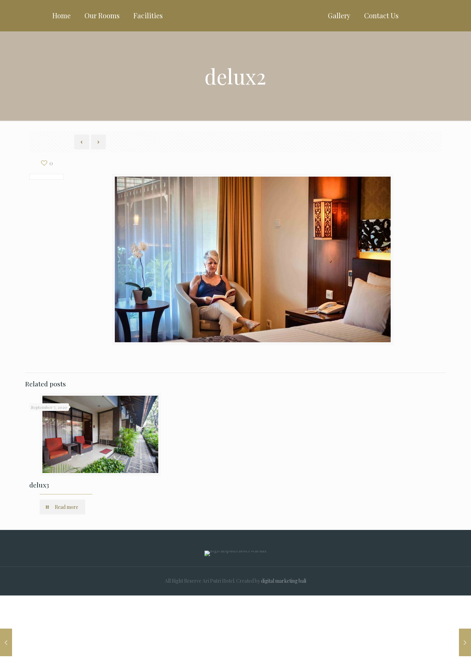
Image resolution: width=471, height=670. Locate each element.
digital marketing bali (283, 581)
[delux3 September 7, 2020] (6, 642)
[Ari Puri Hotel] (235, 15)
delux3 (39, 484)
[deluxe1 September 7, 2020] (465, 642)
